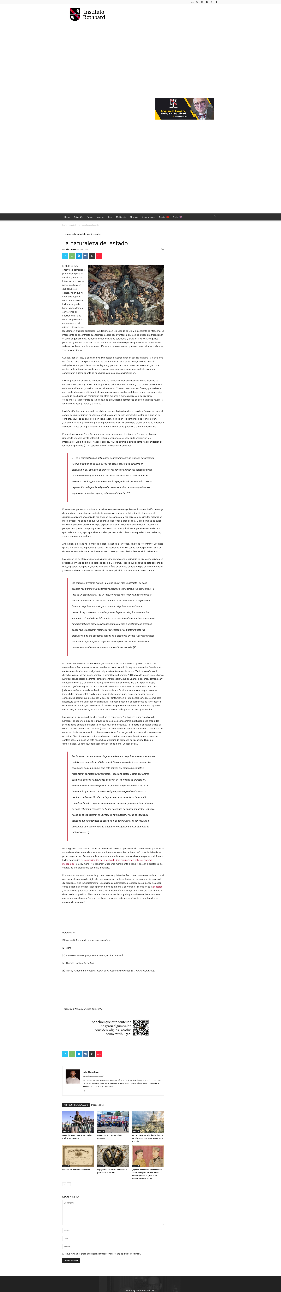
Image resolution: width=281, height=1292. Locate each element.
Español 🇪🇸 (164, 217)
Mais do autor (97, 1105)
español (72, 225)
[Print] (92, 256)
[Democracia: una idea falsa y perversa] (113, 1122)
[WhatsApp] (72, 256)
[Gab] (187, 2)
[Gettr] (99, 256)
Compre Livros (148, 217)
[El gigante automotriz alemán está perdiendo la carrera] (113, 1156)
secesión (157, 886)
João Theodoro (72, 249)
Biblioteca (134, 217)
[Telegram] (207, 2)
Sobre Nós (78, 217)
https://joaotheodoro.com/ (93, 1076)
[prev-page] (64, 1184)
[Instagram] (197, 2)
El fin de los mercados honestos (76, 1169)
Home (67, 217)
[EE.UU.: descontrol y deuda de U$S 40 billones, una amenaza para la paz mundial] (148, 1122)
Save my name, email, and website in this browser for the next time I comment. (103, 1253)
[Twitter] (211, 2)
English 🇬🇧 (177, 217)
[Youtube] (216, 2)
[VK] (85, 256)
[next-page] (69, 1184)
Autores (100, 217)
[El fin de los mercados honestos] (78, 1156)
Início (64, 225)
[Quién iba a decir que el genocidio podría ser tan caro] (78, 1122)
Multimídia (121, 217)
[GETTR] (192, 2)
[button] (215, 217)
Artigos (90, 217)
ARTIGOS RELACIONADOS (76, 1105)
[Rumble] (202, 2)
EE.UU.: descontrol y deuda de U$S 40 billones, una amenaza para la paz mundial (148, 1138)
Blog (110, 217)
